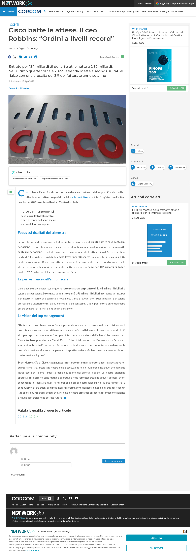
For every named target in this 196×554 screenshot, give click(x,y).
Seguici (44, 498)
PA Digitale (132, 11)
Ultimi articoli (56, 11)
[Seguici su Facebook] (70, 498)
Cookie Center (117, 504)
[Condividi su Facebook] (9, 57)
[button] (8, 11)
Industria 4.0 (100, 11)
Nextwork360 (18, 518)
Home (11, 48)
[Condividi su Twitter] (14, 57)
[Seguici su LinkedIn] (58, 498)
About (15, 504)
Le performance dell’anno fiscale (37, 219)
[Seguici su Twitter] (64, 498)
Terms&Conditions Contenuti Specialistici (89, 504)
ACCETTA (156, 538)
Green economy (149, 11)
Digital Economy (74, 11)
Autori (23, 504)
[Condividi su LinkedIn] (20, 57)
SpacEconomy (117, 11)
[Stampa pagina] (35, 57)
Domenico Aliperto (18, 88)
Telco (88, 11)
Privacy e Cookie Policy (57, 504)
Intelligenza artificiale (171, 11)
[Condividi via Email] (25, 57)
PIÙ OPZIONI (156, 548)
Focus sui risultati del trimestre (36, 215)
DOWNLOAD (176, 88)
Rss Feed (40, 504)
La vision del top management (35, 224)
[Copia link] (30, 57)
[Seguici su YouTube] (76, 498)
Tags (31, 504)
